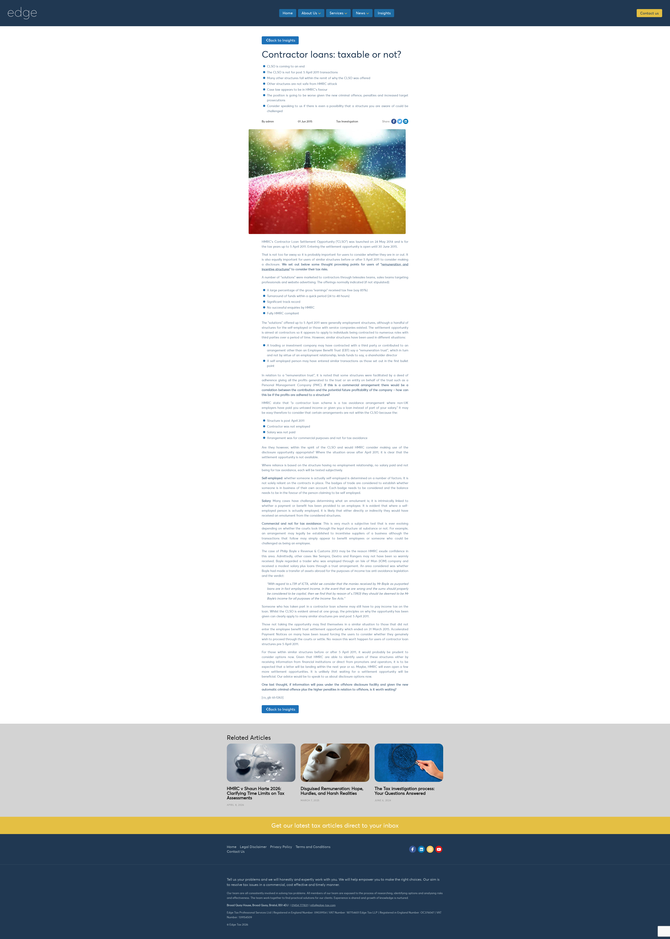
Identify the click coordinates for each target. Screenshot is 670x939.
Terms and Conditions (313, 846)
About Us (309, 12)
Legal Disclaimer (253, 846)
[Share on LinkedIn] (405, 121)
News (360, 12)
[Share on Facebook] (393, 121)
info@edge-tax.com (323, 905)
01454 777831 (299, 905)
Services (336, 12)
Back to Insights (281, 40)
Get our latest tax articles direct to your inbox (335, 825)
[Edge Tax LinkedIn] (421, 849)
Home (288, 12)
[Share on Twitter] (399, 121)
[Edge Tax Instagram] (430, 849)
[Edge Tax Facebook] (412, 849)
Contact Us (236, 851)
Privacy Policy (281, 846)
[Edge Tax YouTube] (438, 849)
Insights (384, 12)
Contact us (649, 13)
